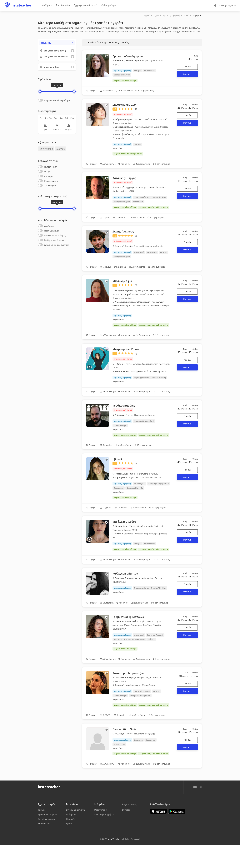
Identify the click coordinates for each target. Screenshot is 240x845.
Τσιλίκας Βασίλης (123, 405)
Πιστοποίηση (50, 166)
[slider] (39, 91)
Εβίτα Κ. (117, 459)
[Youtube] (195, 788)
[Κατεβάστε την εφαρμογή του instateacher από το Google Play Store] (176, 811)
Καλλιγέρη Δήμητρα (125, 573)
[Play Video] (89, 367)
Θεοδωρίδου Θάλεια (125, 729)
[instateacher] (18, 2)
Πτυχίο (47, 171)
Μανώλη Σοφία (122, 281)
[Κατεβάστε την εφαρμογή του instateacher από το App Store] (158, 811)
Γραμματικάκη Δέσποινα (128, 617)
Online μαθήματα (109, 5)
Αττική (186, 15)
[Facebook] (190, 787)
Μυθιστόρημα (46, 148)
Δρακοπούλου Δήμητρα (127, 56)
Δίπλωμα (48, 176)
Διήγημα (61, 148)
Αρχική (147, 15)
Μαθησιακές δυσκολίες (55, 240)
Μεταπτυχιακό (51, 180)
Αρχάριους (49, 226)
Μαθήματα (47, 5)
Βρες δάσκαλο (63, 5)
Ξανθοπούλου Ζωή (124, 105)
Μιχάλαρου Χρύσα (124, 521)
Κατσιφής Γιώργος (124, 178)
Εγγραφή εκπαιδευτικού (85, 5)
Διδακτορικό (50, 185)
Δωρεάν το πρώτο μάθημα (57, 100)
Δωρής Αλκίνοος (123, 231)
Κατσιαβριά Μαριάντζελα (128, 673)
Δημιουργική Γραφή (171, 15)
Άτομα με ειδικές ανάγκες (56, 244)
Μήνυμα (187, 74)
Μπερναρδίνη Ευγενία (126, 349)
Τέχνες (156, 15)
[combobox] (57, 42)
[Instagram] (201, 787)
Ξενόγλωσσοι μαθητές (55, 235)
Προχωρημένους (52, 230)
